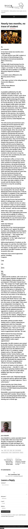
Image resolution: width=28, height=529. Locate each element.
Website (3, 506)
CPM (2, 260)
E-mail (2, 501)
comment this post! (18, 476)
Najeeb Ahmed (5, 53)
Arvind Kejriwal (5, 225)
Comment (3, 483)
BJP (2, 78)
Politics (21, 452)
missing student (4, 452)
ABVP (2, 73)
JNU (2, 62)
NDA (2, 84)
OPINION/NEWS (13, 28)
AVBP (5, 450)
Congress (4, 257)
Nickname (3, 496)
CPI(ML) (3, 275)
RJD (2, 271)
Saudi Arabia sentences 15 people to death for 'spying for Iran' (20, 462)
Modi (10, 452)
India (11, 450)
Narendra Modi (5, 87)
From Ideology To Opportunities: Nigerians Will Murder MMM (8, 462)
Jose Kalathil (5, 49)
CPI (2, 264)
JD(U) (2, 268)
